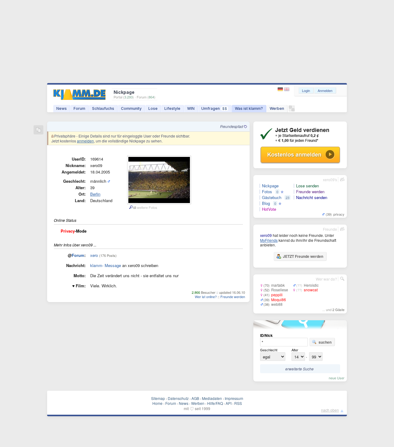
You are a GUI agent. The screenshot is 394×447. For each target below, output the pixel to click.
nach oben (330, 410)
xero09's (330, 179)
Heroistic (311, 285)
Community (131, 108)
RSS (238, 403)
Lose (153, 108)
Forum (79, 108)
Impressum (234, 398)
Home (157, 403)
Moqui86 (278, 299)
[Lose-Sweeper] (292, 110)
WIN (191, 108)
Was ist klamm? (249, 108)
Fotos (267, 191)
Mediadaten (212, 398)
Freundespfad (232, 126)
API (228, 403)
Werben (277, 108)
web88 (277, 304)
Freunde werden (232, 296)
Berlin (95, 194)
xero (94, 255)
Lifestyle (172, 108)
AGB (195, 398)
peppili (277, 294)
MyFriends (269, 240)
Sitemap (158, 398)
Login (306, 90)
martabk (278, 285)
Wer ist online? (206, 296)
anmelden (85, 140)
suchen (325, 342)
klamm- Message (105, 265)
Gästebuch (271, 197)
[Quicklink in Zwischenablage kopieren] (38, 130)
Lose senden (307, 185)
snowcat (311, 289)
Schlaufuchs (103, 108)
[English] (286, 89)
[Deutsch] (281, 89)
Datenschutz (178, 398)
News (61, 108)
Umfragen (214, 108)
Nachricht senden (311, 197)
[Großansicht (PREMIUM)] (130, 207)
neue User (336, 377)
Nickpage (270, 185)
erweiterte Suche (299, 368)
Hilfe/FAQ (215, 403)
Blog (266, 203)
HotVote (269, 209)
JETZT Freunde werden (303, 256)
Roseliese (279, 289)
